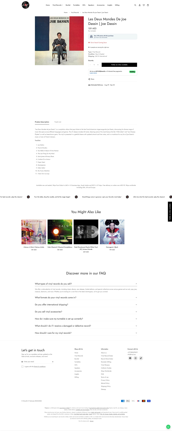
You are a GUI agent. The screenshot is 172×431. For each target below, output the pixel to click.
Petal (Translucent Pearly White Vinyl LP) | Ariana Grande (86, 248)
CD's (84, 5)
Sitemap (103, 389)
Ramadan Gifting (106, 362)
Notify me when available (119, 65)
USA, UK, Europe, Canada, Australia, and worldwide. (112, 414)
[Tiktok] (141, 358)
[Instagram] (135, 358)
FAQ (102, 374)
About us (103, 353)
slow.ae (91, 421)
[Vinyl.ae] (26, 5)
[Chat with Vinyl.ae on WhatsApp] (168, 427)
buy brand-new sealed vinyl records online (99, 408)
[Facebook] (130, 358)
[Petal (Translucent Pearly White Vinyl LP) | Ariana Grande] (86, 232)
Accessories (101, 5)
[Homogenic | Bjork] (112, 232)
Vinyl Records (57, 5)
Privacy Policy (105, 380)
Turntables (76, 5)
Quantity (91, 60)
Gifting (117, 5)
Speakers (91, 5)
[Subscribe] (51, 362)
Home (48, 5)
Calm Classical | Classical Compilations (60, 247)
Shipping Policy (106, 386)
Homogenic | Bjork (112, 247)
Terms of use (104, 377)
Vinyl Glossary (105, 365)
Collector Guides (106, 368)
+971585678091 (133, 352)
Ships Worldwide (106, 371)
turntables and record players (82, 410)
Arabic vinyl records (95, 412)
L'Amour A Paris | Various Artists (34, 247)
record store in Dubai (65, 408)
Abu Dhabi (76, 414)
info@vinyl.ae (132, 354)
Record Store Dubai (107, 359)
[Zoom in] (82, 20)
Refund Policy (105, 383)
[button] (148, 5)
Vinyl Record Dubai (107, 356)
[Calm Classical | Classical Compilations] (60, 232)
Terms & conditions (39, 367)
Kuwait (90, 414)
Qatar (87, 414)
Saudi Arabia (82, 414)
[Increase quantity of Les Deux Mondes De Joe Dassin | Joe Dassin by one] (98, 65)
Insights (109, 5)
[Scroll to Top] (168, 421)
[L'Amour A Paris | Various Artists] (34, 232)
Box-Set (68, 5)
